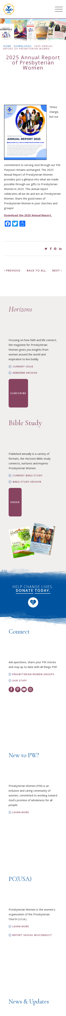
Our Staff (19, 680)
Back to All (36, 270)
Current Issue (23, 366)
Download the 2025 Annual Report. (28, 215)
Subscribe (18, 393)
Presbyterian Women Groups (33, 674)
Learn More (20, 812)
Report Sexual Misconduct (32, 935)
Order (15, 502)
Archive (25, 373)
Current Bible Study (28, 475)
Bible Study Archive (27, 482)
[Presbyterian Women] (8, 9)
